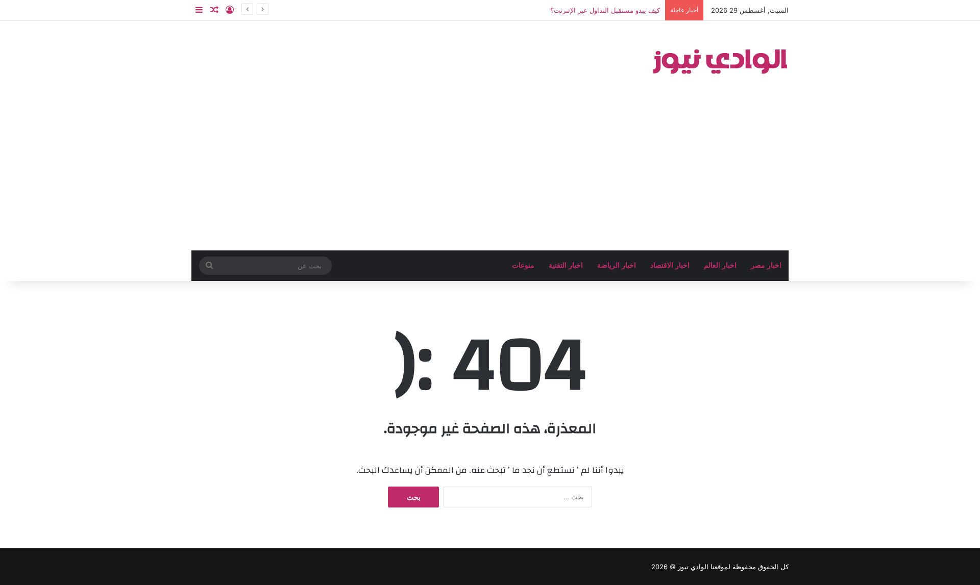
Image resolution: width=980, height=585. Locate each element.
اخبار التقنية (566, 265)
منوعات (523, 265)
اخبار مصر (766, 265)
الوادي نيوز (693, 567)
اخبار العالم (720, 265)
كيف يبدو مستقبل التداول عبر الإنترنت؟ (605, 10)
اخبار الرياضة (616, 265)
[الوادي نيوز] (720, 59)
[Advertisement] (490, 174)
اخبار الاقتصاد (670, 265)
